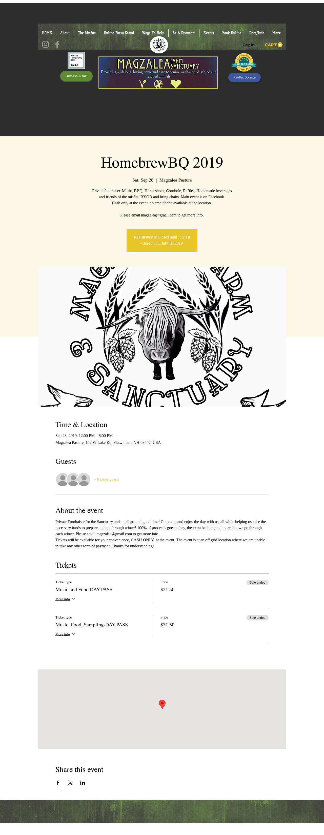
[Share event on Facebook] (57, 783)
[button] (273, 44)
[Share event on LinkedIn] (82, 783)
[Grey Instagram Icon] (45, 44)
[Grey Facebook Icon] (57, 44)
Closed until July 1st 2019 (162, 243)
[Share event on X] (70, 783)
